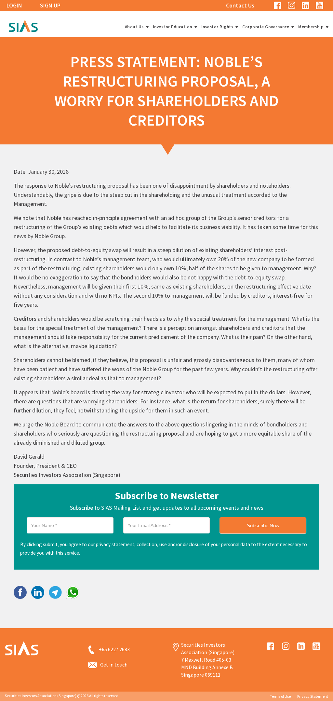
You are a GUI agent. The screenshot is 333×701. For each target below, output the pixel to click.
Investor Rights (217, 27)
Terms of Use (280, 696)
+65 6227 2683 (114, 649)
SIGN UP (50, 5)
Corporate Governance (265, 27)
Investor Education (172, 27)
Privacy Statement (312, 696)
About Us (134, 27)
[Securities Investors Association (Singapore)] (23, 25)
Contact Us (240, 5)
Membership (311, 27)
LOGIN (14, 5)
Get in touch (113, 664)
